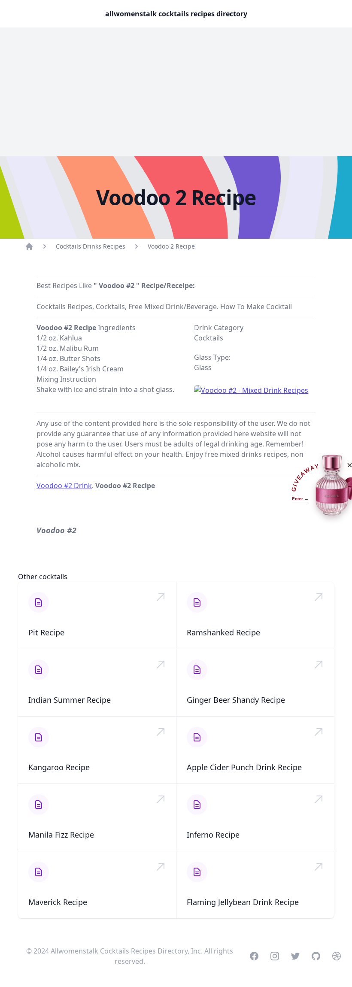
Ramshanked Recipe (223, 632)
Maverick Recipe (57, 902)
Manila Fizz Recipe (61, 834)
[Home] (29, 246)
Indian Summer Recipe (69, 700)
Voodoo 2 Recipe (171, 246)
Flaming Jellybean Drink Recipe (243, 902)
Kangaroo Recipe (59, 767)
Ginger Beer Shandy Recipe (236, 700)
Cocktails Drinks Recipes (90, 246)
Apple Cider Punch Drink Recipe (244, 767)
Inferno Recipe (213, 834)
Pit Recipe (46, 632)
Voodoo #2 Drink (64, 485)
